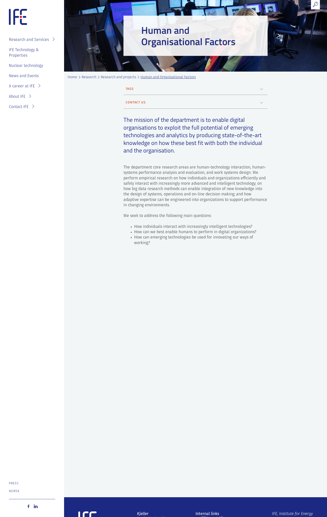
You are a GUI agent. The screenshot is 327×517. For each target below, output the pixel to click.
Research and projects (118, 77)
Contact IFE (18, 107)
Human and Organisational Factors (168, 77)
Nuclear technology (26, 66)
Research (89, 77)
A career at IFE (22, 86)
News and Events (24, 76)
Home (72, 77)
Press (14, 483)
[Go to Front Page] (18, 17)
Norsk (14, 491)
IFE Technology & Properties (24, 53)
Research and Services (29, 40)
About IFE (17, 97)
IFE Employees (38, 26)
